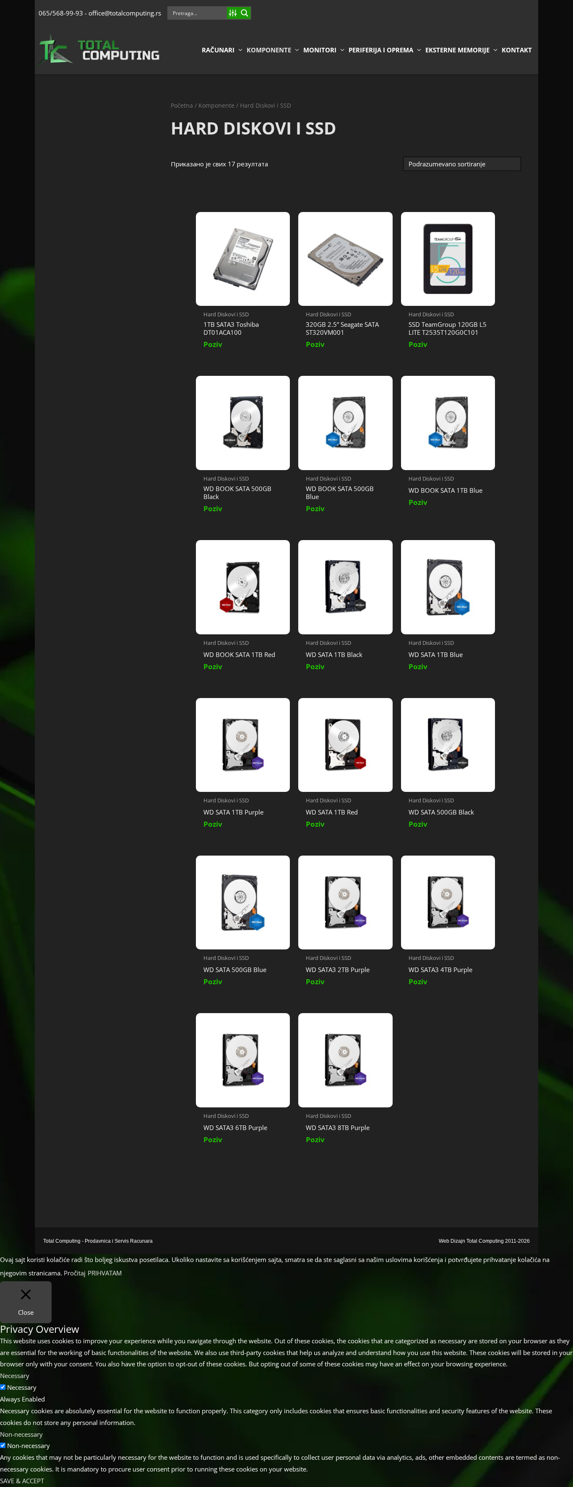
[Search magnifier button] (244, 13)
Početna (182, 105)
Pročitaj (75, 1273)
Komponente (269, 50)
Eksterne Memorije (457, 50)
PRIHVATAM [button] (105, 1273)
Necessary (21, 1387)
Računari (218, 50)
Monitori (319, 50)
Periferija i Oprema (381, 50)
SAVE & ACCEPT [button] (22, 1481)
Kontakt (517, 50)
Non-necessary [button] (21, 1434)
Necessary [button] (14, 1375)
